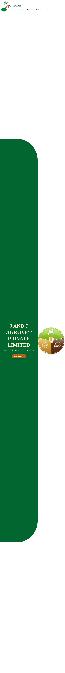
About (21, 10)
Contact (29, 10)
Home (4, 10)
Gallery (38, 10)
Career (47, 10)
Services (12, 10)
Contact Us (18, 356)
